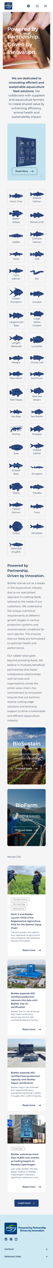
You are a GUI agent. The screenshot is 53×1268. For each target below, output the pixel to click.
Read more (28, 950)
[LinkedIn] (6, 1239)
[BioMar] (8, 6)
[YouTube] (16, 1239)
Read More (21, 171)
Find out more (23, 768)
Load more (24, 1203)
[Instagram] (11, 1239)
